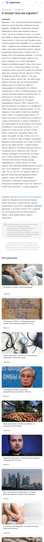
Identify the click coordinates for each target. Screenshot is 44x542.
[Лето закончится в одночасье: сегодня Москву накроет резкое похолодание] (22, 485)
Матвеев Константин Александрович (26, 197)
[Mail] (7, 2)
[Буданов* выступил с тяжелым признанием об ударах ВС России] (22, 451)
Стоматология (19, 9)
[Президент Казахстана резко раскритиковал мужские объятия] (22, 382)
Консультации (6, 9)
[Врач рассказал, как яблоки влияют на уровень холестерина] (22, 417)
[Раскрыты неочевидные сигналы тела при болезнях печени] (22, 519)
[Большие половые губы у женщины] (22, 280)
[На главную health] (14, 2)
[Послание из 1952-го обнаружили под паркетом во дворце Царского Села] (22, 314)
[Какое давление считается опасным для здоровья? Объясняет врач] (22, 348)
